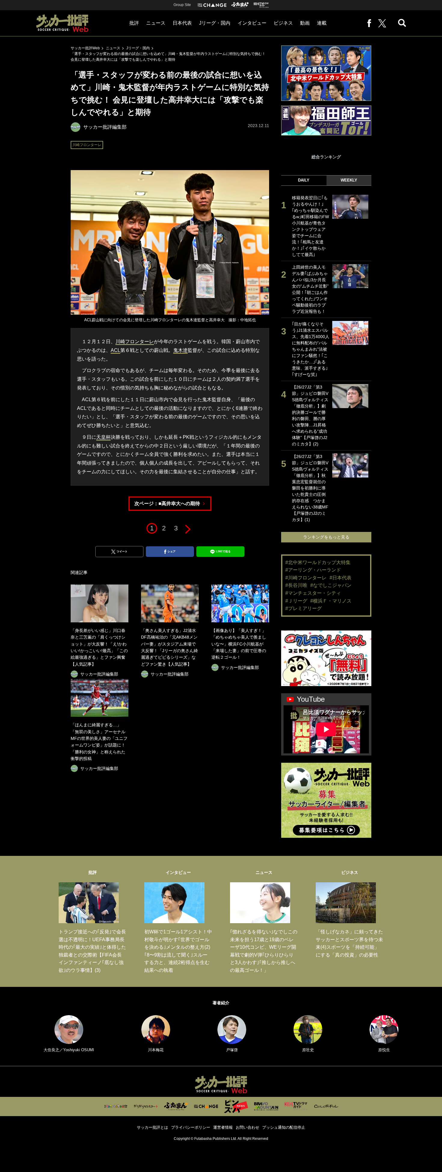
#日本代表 (340, 577)
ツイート (122, 551)
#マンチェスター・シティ (313, 593)
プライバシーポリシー (190, 1127)
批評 (134, 23)
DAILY (303, 180)
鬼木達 (180, 350)
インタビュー (252, 23)
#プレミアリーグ (303, 608)
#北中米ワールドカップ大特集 (318, 562)
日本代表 (182, 23)
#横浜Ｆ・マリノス (330, 600)
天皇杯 (103, 437)
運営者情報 (223, 1127)
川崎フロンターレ (86, 145)
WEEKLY (349, 180)
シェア (171, 551)
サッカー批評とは (152, 1127)
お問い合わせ (247, 1127)
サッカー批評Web (85, 48)
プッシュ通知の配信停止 (283, 1127)
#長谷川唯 (296, 585)
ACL (115, 350)
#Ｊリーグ (296, 600)
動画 (305, 23)
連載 (322, 23)
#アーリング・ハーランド (313, 569)
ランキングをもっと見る (326, 537)
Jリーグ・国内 (214, 23)
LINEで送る (223, 551)
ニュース (155, 23)
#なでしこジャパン (330, 585)
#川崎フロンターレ (306, 577)
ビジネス (283, 23)
